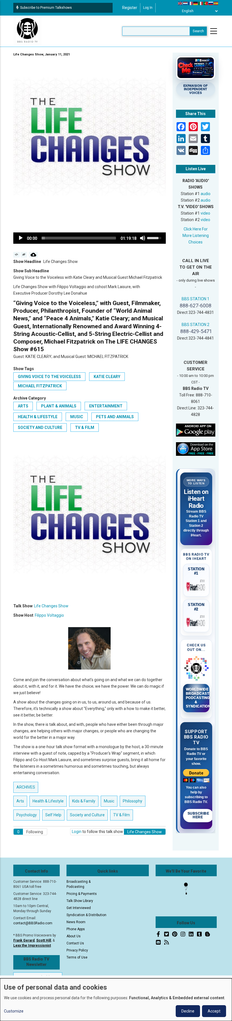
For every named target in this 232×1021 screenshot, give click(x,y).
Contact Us (75, 943)
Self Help (53, 815)
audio (205, 193)
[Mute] (142, 238)
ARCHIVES (25, 787)
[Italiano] (200, 3)
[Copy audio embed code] (16, 255)
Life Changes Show (51, 606)
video (205, 213)
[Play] (20, 238)
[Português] (206, 3)
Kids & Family (83, 801)
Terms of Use (76, 957)
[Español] (216, 3)
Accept (214, 1011)
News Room (75, 922)
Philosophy (132, 801)
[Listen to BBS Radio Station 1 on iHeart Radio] (196, 585)
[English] (180, 3)
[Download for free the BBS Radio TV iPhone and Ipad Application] (196, 448)
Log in (147, 8)
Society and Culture (40, 427)
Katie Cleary (107, 376)
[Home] (27, 31)
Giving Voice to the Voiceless (49, 376)
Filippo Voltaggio (49, 615)
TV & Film (84, 427)
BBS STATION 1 (195, 299)
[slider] (79, 238)
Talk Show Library (79, 901)
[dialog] (116, 999)
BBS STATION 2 (195, 324)
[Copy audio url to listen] (24, 255)
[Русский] (211, 3)
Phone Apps (75, 929)
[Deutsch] (195, 3)
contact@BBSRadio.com (32, 923)
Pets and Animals (115, 417)
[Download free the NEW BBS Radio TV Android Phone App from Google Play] (196, 430)
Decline (187, 1011)
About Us (73, 936)
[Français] (190, 3)
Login (76, 831)
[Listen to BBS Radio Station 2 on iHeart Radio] (196, 621)
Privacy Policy (77, 950)
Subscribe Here (198, 815)
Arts (23, 406)
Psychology (26, 815)
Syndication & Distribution (86, 915)
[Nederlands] (185, 3)
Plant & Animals (58, 406)
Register (129, 7)
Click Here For (196, 229)
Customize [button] (13, 1011)
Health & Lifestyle (37, 417)
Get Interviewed (78, 908)
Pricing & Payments (81, 894)
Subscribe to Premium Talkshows (46, 8)
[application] (89, 238)
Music (76, 417)
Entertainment (106, 406)
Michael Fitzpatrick (40, 386)
